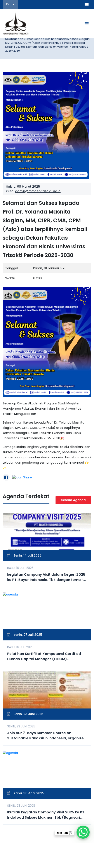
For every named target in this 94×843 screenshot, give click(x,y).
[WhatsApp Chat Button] (83, 832)
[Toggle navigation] (86, 4)
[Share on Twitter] (22, 477)
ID (7, 4)
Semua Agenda (73, 500)
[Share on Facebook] (6, 477)
